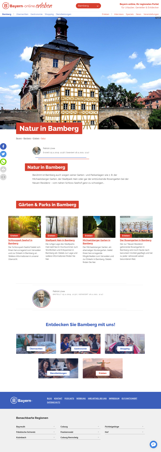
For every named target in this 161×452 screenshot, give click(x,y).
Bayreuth (20, 427)
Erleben (105, 14)
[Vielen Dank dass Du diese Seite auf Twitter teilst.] (3, 154)
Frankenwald (67, 432)
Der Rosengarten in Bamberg (135, 240)
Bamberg (83, 5)
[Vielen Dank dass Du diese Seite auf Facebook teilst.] (3, 146)
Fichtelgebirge (112, 427)
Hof (106, 432)
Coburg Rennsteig (69, 437)
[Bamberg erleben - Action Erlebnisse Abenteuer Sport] (44, 5)
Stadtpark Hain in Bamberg (60, 240)
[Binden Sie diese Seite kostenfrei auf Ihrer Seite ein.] (3, 177)
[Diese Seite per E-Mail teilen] (3, 169)
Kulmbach (21, 437)
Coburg (64, 427)
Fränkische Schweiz (25, 432)
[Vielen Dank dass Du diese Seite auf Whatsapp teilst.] (3, 161)
